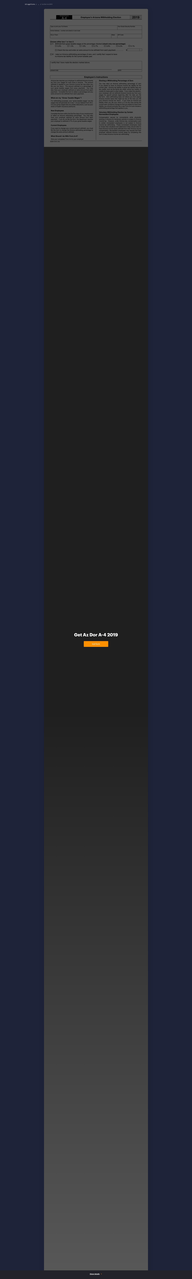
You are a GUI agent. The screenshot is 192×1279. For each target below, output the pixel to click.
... (38, 4)
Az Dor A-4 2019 (47, 4)
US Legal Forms (30, 4)
